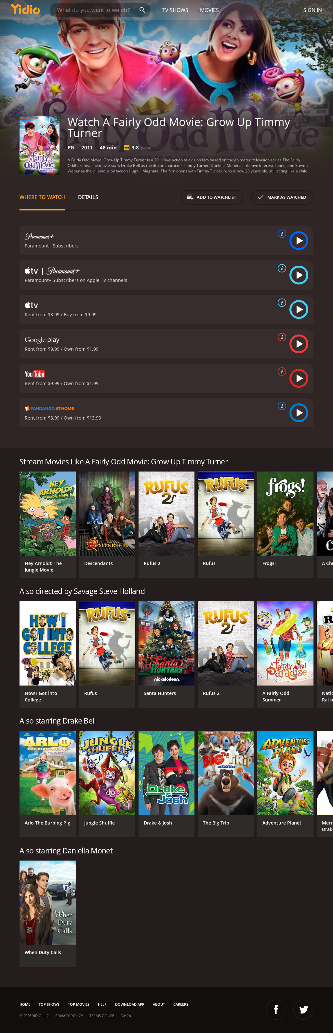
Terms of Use (101, 1015)
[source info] (280, 234)
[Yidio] (25, 10)
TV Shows (175, 10)
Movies (209, 10)
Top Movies (78, 1004)
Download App (129, 1004)
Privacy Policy (69, 1015)
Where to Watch (42, 197)
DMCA (126, 1015)
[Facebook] (276, 1010)
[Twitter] (303, 1010)
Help (102, 1004)
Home (25, 1004)
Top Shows (49, 1004)
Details (88, 197)
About (159, 1004)
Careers (180, 1004)
